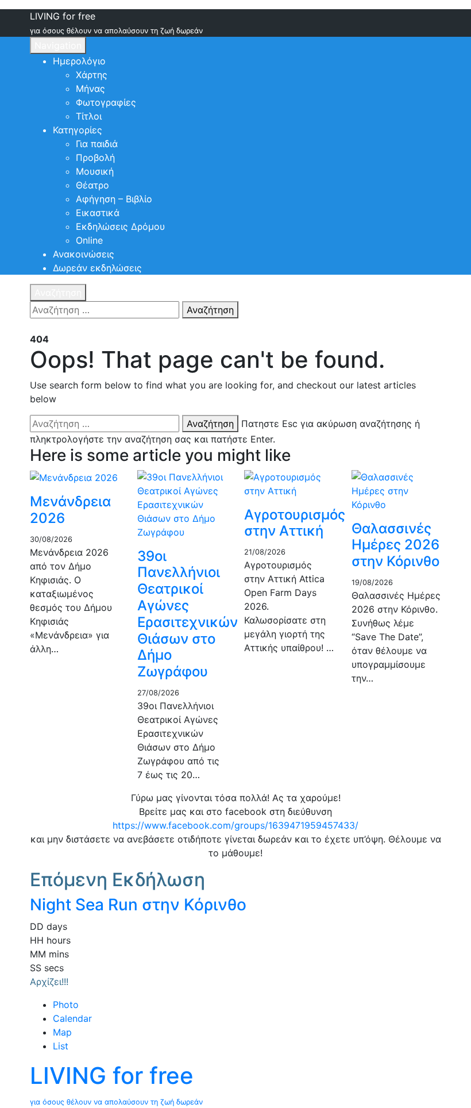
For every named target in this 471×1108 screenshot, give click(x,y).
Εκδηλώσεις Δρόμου (120, 226)
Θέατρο (92, 185)
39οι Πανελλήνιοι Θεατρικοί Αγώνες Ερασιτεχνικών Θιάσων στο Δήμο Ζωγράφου (187, 614)
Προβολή (95, 157)
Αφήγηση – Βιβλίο (114, 199)
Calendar (72, 1018)
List (60, 1046)
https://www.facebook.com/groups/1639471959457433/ (235, 825)
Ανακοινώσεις (83, 254)
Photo (66, 1004)
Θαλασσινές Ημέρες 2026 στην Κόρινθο (395, 545)
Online (89, 240)
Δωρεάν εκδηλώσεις (97, 268)
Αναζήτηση (58, 292)
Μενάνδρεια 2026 (70, 509)
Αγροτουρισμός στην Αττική (294, 523)
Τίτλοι (89, 116)
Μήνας (90, 88)
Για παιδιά (97, 143)
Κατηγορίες (77, 130)
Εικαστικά (97, 212)
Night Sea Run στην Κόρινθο (138, 904)
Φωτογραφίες (106, 102)
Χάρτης (91, 74)
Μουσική (95, 171)
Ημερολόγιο (79, 61)
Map (62, 1032)
